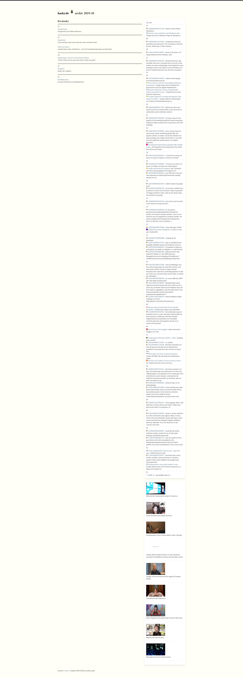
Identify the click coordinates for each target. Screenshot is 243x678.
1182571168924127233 (156, 242)
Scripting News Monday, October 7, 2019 (162, 338)
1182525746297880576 (156, 296)
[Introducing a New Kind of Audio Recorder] (155, 552)
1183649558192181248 (156, 201)
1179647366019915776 (156, 438)
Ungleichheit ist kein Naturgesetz (159, 229)
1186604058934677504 (156, 107)
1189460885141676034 (156, 42)
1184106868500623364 (156, 184)
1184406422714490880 (156, 164)
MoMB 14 (151, 475)
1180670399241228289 (156, 387)
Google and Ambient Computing (159, 168)
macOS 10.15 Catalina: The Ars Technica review (164, 361)
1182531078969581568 (156, 252)
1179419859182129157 (156, 455)
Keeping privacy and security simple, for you (163, 464)
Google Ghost (62, 29)
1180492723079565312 (156, 402)
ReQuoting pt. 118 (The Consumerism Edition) (73, 58)
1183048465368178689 (156, 227)
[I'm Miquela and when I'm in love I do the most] (155, 635)
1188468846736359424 (156, 61)
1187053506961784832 (156, 78)
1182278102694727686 (156, 265)
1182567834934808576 (156, 247)
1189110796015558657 (156, 52)
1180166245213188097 (156, 413)
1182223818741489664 (156, 283)
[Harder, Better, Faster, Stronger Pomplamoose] (155, 533)
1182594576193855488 (156, 238)
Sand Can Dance (63, 47)
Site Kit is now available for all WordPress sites (164, 33)
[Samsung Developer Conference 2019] (155, 494)
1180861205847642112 (156, 369)
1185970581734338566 (156, 131)
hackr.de (63, 13)
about (66, 671)
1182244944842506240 (156, 278)
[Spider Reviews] (155, 513)
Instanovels (61, 40)
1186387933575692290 (156, 118)
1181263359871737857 (156, 342)
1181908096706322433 (156, 312)
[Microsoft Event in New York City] (155, 655)
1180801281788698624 (156, 383)
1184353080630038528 (156, 173)
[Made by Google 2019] (155, 574)
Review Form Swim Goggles (157, 329)
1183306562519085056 (156, 210)
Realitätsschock (63, 79)
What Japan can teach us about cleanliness (162, 354)
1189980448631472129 (156, 29)
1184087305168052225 (156, 188)
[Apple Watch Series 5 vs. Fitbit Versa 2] (155, 615)
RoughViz (61, 69)
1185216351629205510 (156, 155)
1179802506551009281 (156, 431)
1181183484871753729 (156, 345)
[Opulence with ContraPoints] (155, 596)
